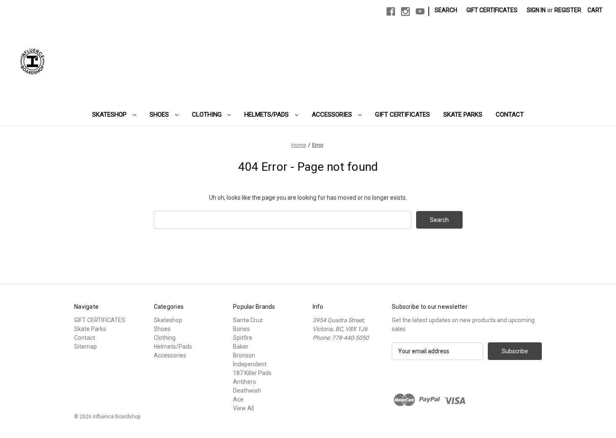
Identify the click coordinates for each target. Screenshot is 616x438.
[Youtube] (420, 11)
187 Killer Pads (252, 373)
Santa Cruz (248, 320)
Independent (250, 364)
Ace (238, 399)
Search (446, 10)
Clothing (207, 114)
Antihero (244, 381)
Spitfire (242, 337)
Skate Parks (462, 114)
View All (243, 408)
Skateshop (110, 114)
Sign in (536, 10)
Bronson (244, 355)
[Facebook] (390, 11)
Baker (240, 346)
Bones (241, 329)
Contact (510, 114)
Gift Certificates (492, 10)
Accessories (333, 114)
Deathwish (247, 390)
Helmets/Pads (267, 114)
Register (567, 10)
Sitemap (85, 346)
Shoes (160, 114)
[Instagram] (405, 11)
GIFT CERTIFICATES (402, 114)
